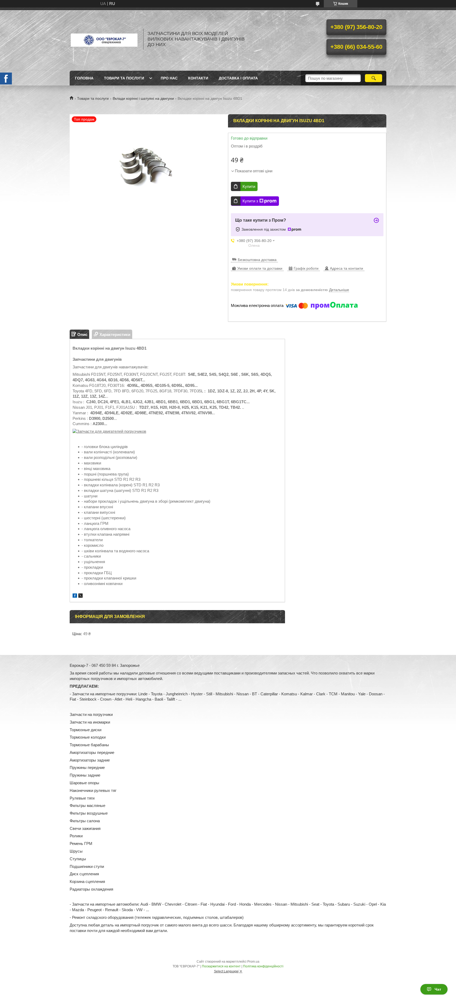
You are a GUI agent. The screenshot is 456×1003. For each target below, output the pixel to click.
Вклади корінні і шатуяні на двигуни (143, 98)
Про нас (169, 78)
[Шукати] (373, 78)
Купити (249, 186)
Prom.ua (253, 961)
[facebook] (75, 596)
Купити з (250, 201)
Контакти (198, 78)
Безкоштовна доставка (257, 260)
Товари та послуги (124, 78)
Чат (438, 989)
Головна (84, 78)
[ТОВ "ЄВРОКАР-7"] (104, 39)
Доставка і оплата (238, 78)
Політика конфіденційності (263, 966)
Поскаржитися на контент (221, 966)
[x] (80, 596)
